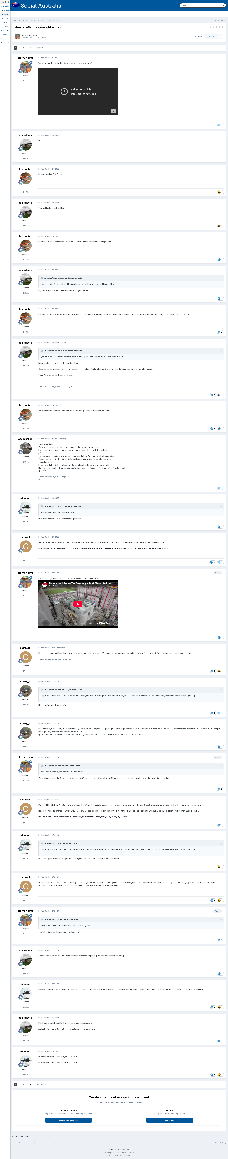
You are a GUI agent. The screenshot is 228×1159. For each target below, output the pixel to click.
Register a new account (68, 1120)
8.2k (27, 704)
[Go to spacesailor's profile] (26, 448)
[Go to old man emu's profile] (17, 36)
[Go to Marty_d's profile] (26, 691)
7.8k (26, 560)
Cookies (125, 1149)
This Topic (212, 5)
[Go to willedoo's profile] (26, 507)
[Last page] (30, 48)
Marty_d (25, 681)
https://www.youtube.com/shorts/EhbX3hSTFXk (59, 1062)
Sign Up (4, 6)
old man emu (31, 35)
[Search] (223, 5)
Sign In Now (169, 1120)
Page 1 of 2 (40, 48)
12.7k (26, 81)
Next (24, 48)
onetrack (25, 537)
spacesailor (25, 439)
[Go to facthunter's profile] (26, 178)
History (43, 38)
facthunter (25, 169)
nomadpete (25, 135)
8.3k (27, 521)
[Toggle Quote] (42, 278)
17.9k (26, 192)
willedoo (25, 498)
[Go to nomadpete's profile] (26, 145)
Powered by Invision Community (119, 1155)
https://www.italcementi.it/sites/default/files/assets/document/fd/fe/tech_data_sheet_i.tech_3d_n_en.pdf (82, 817)
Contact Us (114, 1149)
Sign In (4, 2)
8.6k (27, 158)
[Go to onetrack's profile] (26, 546)
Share (199, 36)
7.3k (26, 462)
